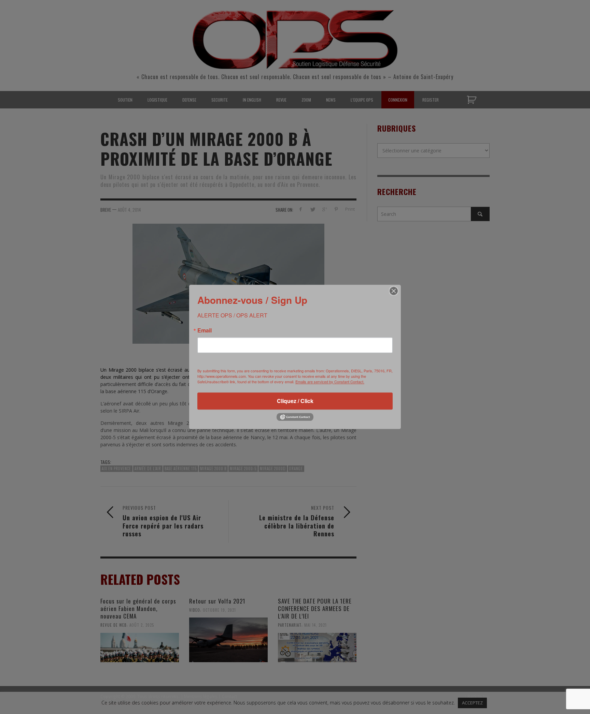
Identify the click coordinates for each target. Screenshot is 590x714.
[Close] (394, 291)
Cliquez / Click (295, 401)
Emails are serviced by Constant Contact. (329, 381)
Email (204, 330)
